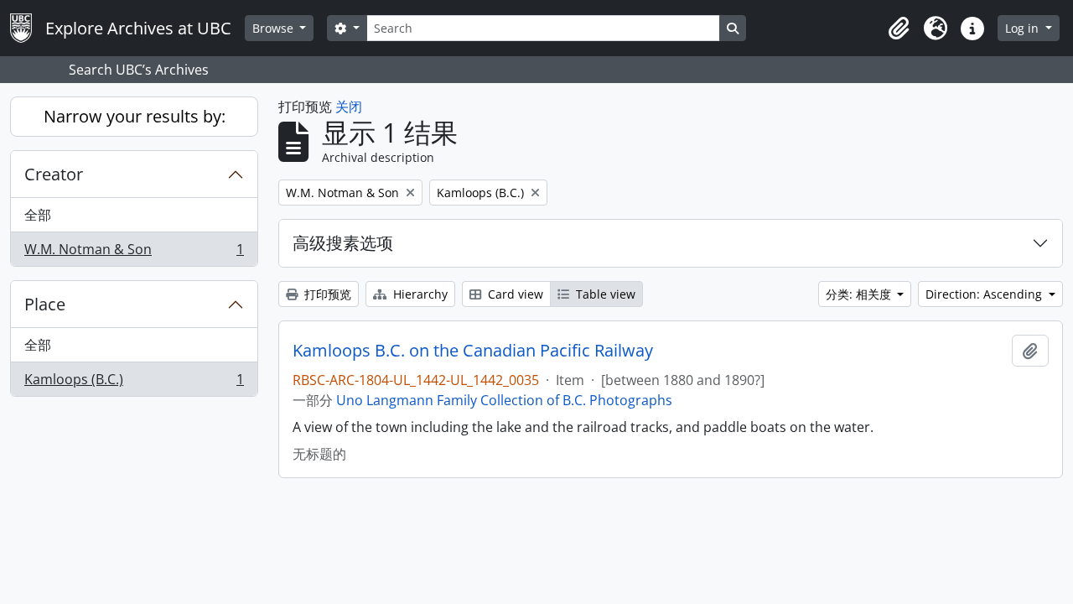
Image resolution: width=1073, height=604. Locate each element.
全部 (37, 215)
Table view (604, 294)
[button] (898, 28)
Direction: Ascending (985, 294)
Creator (53, 174)
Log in (1023, 28)
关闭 (348, 106)
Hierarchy (419, 294)
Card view (514, 294)
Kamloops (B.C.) (133, 383)
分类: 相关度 (860, 294)
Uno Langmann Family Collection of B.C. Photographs (504, 400)
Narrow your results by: (134, 116)
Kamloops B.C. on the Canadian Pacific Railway (473, 351)
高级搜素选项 (343, 243)
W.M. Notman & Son (133, 253)
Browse (274, 28)
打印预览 (326, 294)
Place (44, 304)
